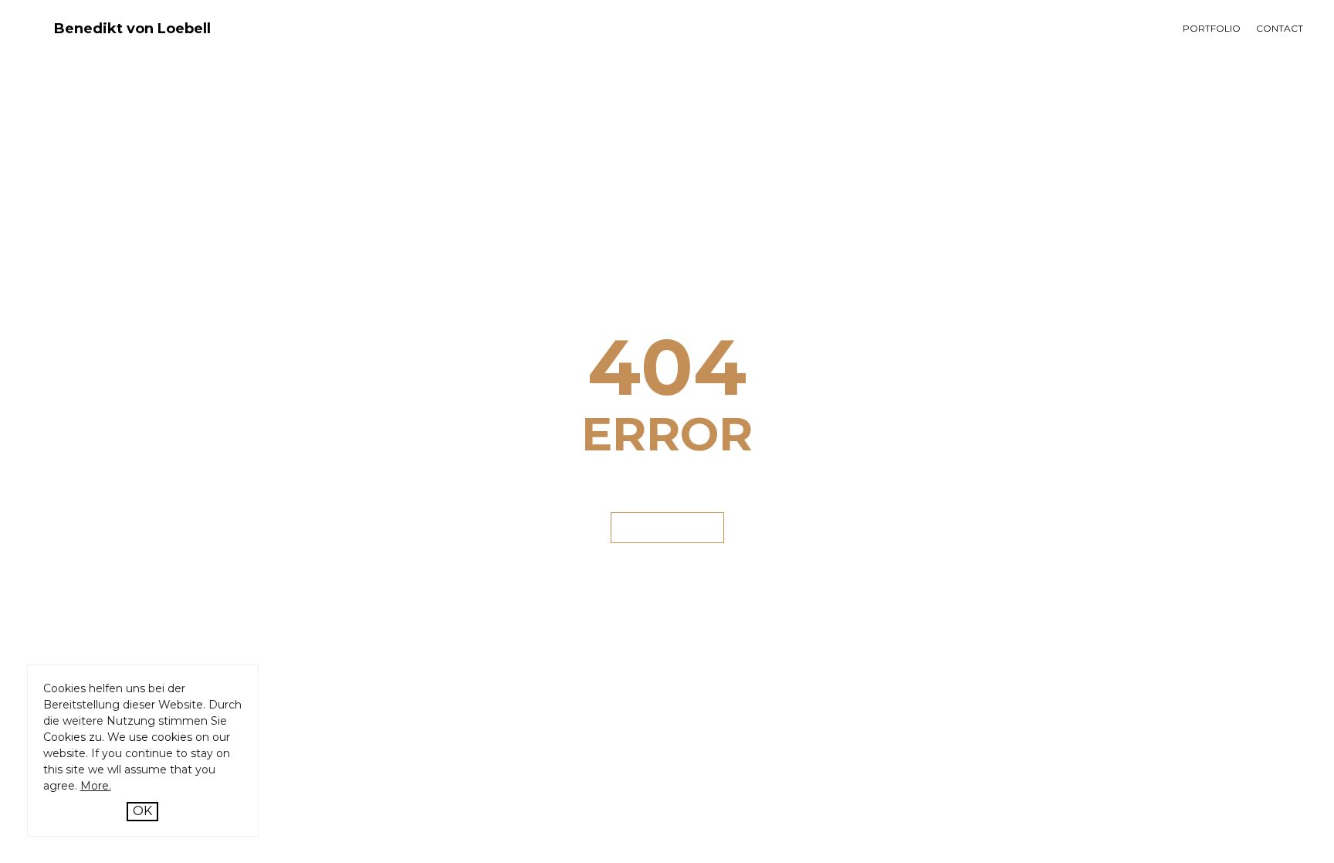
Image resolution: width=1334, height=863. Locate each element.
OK (142, 811)
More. (95, 786)
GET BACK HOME (667, 527)
